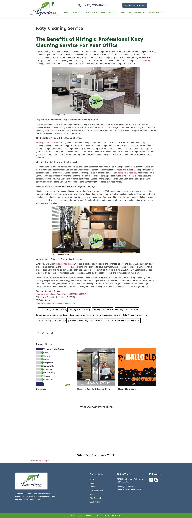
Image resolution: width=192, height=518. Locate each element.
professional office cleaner (62, 264)
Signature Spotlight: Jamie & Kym (93, 389)
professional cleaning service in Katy (85, 320)
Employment (156, 12)
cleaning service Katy (103, 309)
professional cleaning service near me (122, 320)
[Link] (52, 333)
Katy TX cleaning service (134, 315)
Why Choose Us (137, 12)
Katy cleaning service (79, 315)
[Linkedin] (151, 480)
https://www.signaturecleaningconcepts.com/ (55, 303)
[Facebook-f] (38, 333)
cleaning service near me (126, 309)
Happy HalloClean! (127, 389)
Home (66, 12)
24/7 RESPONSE (108, 12)
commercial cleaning (127, 173)
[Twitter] (43, 333)
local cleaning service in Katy (52, 320)
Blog (122, 12)
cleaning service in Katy (79, 309)
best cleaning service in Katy (52, 309)
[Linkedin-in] (48, 333)
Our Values (41, 389)
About (76, 12)
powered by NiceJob (39, 460)
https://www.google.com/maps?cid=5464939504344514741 (62, 294)
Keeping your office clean (47, 143)
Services (90, 12)
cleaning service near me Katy (53, 315)
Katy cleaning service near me (106, 315)
